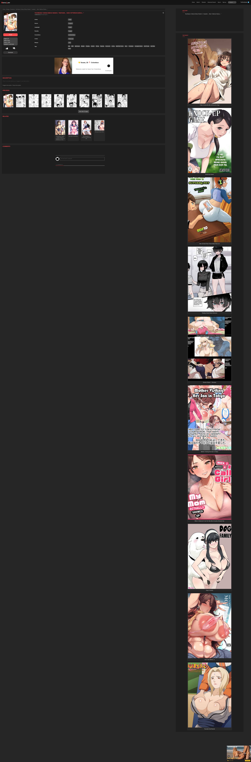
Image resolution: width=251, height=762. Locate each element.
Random (204, 2)
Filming (97, 46)
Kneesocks (107, 46)
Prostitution (131, 46)
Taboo (69, 48)
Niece (126, 46)
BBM (72, 46)
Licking (113, 46)
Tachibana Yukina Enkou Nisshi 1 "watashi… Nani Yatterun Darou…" (203, 13)
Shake (70, 19)
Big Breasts (77, 46)
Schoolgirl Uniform (139, 46)
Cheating (88, 46)
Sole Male (153, 46)
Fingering (102, 46)
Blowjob (82, 46)
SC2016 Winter (72, 34)
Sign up (224, 2)
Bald (69, 46)
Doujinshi (70, 23)
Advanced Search (212, 2)
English (70, 27)
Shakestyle (71, 38)
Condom (93, 46)
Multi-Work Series (120, 46)
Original (70, 31)
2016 (70, 42)
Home (193, 2)
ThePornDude (244, 2)
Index (198, 2)
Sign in (219, 2)
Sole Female (146, 46)
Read (10, 34)
